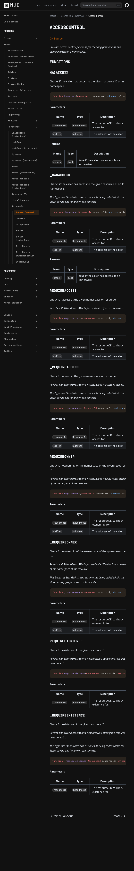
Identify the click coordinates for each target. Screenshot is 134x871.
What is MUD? (11, 16)
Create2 (20, 219)
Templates (10, 321)
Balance (12, 97)
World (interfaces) (23, 173)
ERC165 (20, 231)
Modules (12, 121)
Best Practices (13, 327)
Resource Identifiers (21, 57)
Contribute (10, 333)
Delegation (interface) (19, 134)
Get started (11, 22)
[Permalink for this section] (87, 28)
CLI (6, 285)
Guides (8, 315)
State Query (11, 291)
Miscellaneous (20, 200)
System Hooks (16, 84)
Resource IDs (19, 194)
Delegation (22, 225)
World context (20, 179)
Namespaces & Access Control (20, 64)
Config (8, 279)
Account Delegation (19, 103)
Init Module (23, 246)
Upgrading (14, 115)
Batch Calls (15, 109)
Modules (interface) (24, 148)
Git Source (56, 38)
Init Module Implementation (25, 254)
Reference (14, 127)
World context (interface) (20, 186)
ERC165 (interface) (23, 238)
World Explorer (13, 303)
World (7, 45)
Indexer (8, 297)
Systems (12, 78)
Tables (12, 72)
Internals (18, 207)
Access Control (25, 213)
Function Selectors (20, 90)
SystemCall (22, 262)
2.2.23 (34, 5)
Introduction (16, 51)
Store (7, 39)
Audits (8, 351)
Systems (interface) (24, 161)
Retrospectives (13, 345)
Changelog (10, 339)
